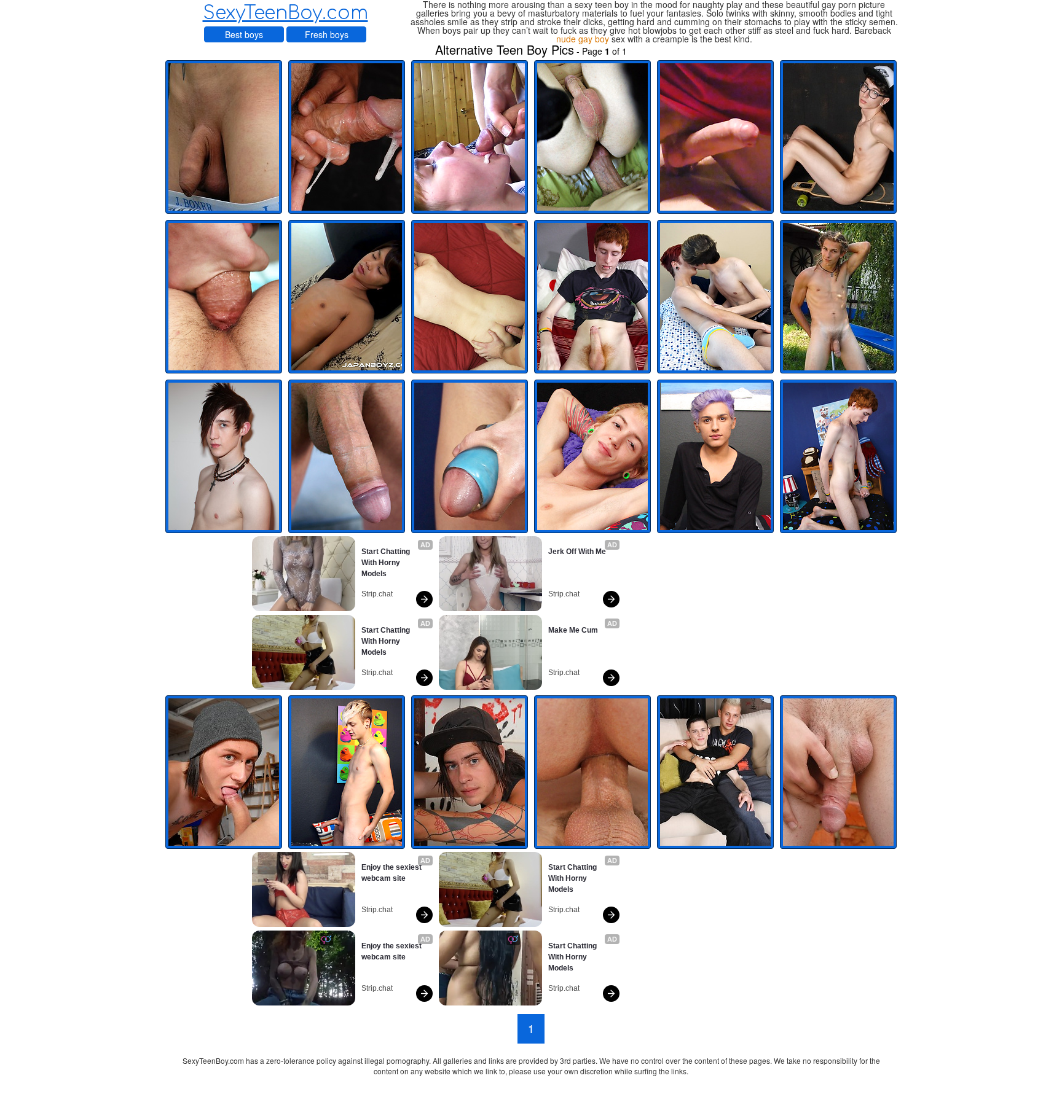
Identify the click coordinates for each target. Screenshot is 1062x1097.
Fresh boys (326, 34)
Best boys (244, 34)
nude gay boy (582, 39)
